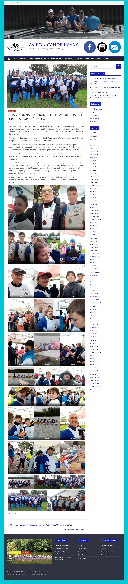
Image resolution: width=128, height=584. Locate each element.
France (51, 122)
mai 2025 (93, 167)
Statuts (103, 549)
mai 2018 (93, 340)
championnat (39, 122)
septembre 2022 (95, 257)
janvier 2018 (94, 346)
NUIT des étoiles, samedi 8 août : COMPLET (104, 79)
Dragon (46, 122)
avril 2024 (93, 198)
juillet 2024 (93, 192)
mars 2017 (93, 368)
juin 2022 (93, 260)
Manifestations (95, 118)
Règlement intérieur (107, 552)
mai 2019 (93, 315)
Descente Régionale (61, 545)
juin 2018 (93, 337)
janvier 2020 (94, 294)
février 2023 (94, 241)
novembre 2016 (95, 380)
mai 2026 (93, 142)
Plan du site (105, 555)
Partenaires (89, 59)
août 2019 (93, 306)
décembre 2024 (95, 179)
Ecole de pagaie (36, 59)
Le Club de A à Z (95, 115)
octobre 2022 (94, 253)
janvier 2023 (94, 244)
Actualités (12, 111)
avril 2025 (93, 170)
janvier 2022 (94, 269)
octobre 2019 (94, 300)
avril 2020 (93, 284)
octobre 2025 (94, 158)
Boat (34, 122)
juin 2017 (93, 362)
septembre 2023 (95, 219)
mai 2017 (93, 365)
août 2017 (93, 355)
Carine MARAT (26, 122)
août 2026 (93, 133)
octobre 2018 (94, 324)
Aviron (80, 545)
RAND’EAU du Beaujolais (74, 530)
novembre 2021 (95, 272)
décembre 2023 (95, 210)
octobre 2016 (94, 383)
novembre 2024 (95, 182)
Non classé (93, 121)
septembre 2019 (95, 303)
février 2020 (94, 291)
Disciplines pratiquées (53, 59)
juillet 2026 (93, 136)
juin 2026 (93, 139)
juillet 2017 (93, 358)
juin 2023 (93, 229)
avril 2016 (93, 389)
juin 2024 (93, 195)
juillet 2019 (93, 309)
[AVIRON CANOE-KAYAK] (9, 59)
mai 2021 (93, 278)
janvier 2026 (94, 155)
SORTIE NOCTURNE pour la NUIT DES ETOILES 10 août (28, 557)
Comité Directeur (106, 545)
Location (68, 59)
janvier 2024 (94, 207)
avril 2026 (93, 145)
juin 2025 (93, 164)
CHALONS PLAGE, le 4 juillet (99, 92)
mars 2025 (93, 173)
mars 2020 (93, 287)
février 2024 (94, 204)
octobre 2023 (94, 216)
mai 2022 (93, 263)
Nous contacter (102, 59)
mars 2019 (93, 321)
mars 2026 (93, 148)
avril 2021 (93, 281)
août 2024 (93, 189)
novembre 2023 (95, 213)
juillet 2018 (93, 334)
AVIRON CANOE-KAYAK (53, 45)
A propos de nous (19, 59)
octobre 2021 (94, 275)
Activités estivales (96, 109)
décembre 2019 (95, 297)
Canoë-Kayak (82, 549)
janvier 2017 (94, 374)
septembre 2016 (95, 386)
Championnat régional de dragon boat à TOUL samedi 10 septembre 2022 (40, 525)
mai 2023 (93, 232)
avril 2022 (93, 266)
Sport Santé (82, 555)
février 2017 (94, 371)
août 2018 (93, 331)
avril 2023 (93, 235)
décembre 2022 (95, 247)
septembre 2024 (95, 185)
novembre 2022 (95, 250)
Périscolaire (82, 552)
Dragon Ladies (83, 558)
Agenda (79, 59)
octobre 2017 (94, 349)
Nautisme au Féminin (62, 549)
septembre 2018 (95, 328)
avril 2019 (93, 318)
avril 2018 (93, 343)
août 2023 (93, 223)
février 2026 (94, 151)
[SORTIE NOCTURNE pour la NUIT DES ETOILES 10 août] (29, 540)
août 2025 (93, 161)
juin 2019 (93, 312)
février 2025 (94, 176)
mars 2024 (93, 201)
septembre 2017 (95, 352)
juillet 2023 (93, 226)
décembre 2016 (95, 377)
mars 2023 (93, 238)
